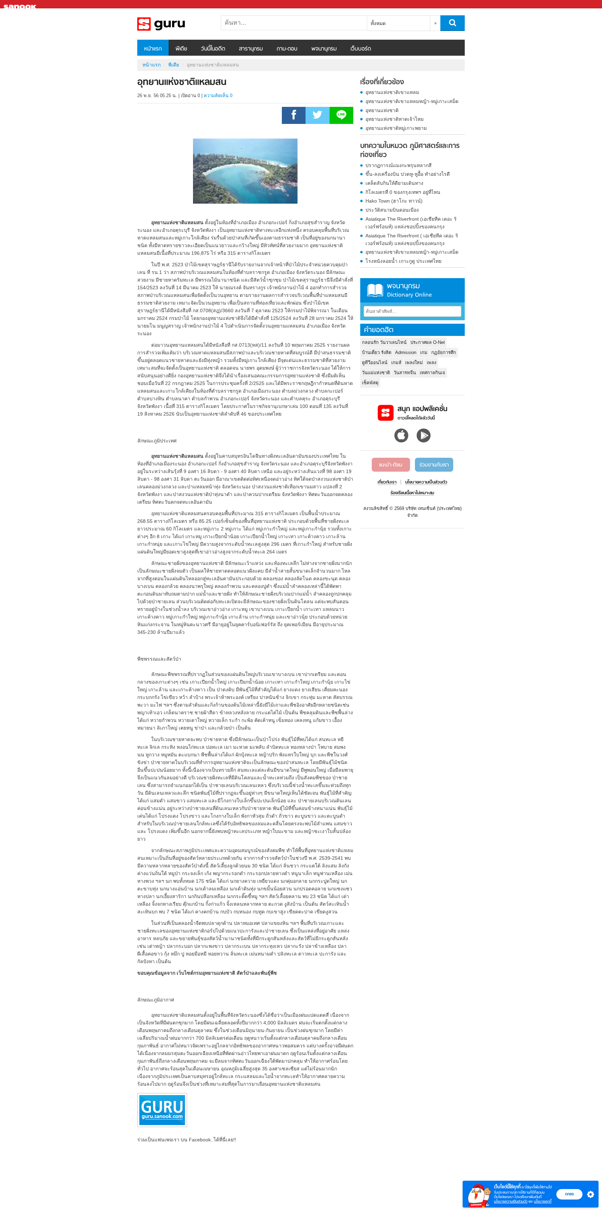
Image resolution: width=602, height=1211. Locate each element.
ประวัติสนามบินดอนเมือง (392, 210)
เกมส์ (396, 362)
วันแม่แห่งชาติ (376, 372)
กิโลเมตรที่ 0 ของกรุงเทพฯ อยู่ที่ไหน (402, 192)
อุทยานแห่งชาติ (382, 110)
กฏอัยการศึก (443, 352)
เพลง (431, 362)
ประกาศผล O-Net (427, 342)
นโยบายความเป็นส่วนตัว (510, 1201)
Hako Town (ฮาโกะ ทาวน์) (394, 201)
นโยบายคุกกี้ (542, 1201)
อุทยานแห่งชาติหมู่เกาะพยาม (396, 128)
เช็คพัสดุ (370, 382)
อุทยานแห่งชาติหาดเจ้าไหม (394, 119)
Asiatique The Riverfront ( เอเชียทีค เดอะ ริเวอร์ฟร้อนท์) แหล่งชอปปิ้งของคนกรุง (411, 239)
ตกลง (569, 1194)
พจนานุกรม (324, 49)
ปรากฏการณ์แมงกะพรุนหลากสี (398, 165)
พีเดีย (181, 49)
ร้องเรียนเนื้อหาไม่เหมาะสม (412, 493)
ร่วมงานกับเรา (434, 465)
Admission (405, 352)
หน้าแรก (153, 49)
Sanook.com (20, 4)
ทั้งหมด (378, 23)
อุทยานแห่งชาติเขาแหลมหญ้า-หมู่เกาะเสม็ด (411, 101)
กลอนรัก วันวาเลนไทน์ (384, 342)
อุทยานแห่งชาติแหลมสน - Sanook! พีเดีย (173, 24)
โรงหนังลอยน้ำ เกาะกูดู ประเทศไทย (403, 261)
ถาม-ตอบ (287, 49)
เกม (423, 352)
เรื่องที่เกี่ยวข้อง (382, 82)
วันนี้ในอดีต (213, 49)
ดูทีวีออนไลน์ (374, 362)
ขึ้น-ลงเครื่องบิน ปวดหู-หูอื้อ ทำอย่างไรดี (407, 174)
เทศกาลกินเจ (432, 372)
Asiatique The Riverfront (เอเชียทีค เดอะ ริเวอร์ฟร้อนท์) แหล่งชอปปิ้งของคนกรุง (411, 222)
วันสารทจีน (405, 372)
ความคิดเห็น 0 (218, 95)
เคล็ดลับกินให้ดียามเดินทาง (394, 183)
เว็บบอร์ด (360, 49)
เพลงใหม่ (414, 362)
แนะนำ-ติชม (390, 465)
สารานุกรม (251, 49)
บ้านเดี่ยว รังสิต (376, 352)
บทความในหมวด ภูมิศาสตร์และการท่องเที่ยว (410, 150)
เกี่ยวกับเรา (387, 482)
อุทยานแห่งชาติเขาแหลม (392, 92)
